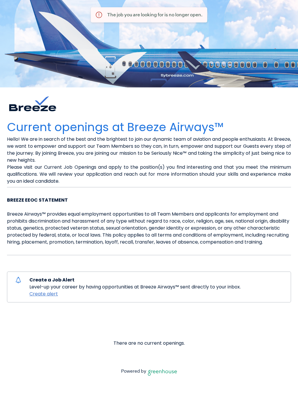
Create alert (43, 293)
